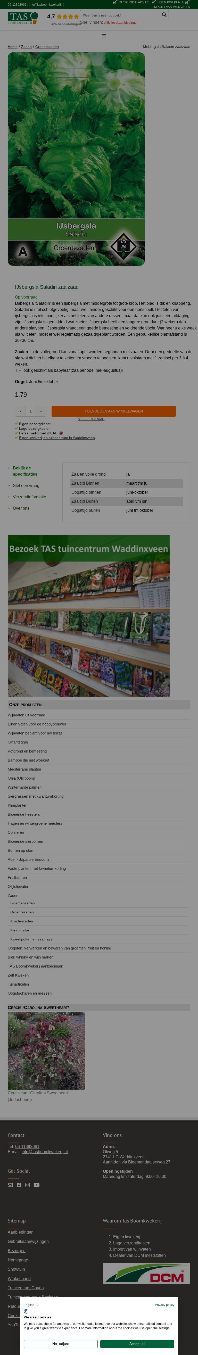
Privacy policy (164, 1305)
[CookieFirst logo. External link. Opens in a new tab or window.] (26, 1311)
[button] (31, 1305)
